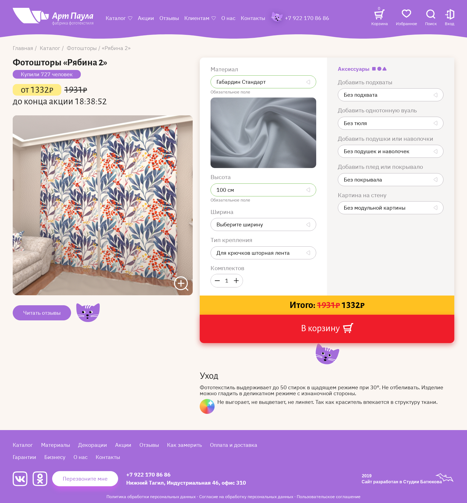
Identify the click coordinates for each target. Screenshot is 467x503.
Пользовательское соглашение (329, 496)
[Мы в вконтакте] (22, 478)
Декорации (92, 444)
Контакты (253, 18)
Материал (225, 69)
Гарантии (24, 457)
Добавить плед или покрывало (381, 166)
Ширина (223, 211)
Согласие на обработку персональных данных (246, 496)
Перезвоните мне (85, 478)
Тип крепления (232, 239)
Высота (221, 176)
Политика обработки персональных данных (151, 496)
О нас (228, 18)
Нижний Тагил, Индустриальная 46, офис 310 (186, 482)
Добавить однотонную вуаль (378, 110)
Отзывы (169, 18)
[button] (449, 18)
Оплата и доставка (233, 444)
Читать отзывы (42, 312)
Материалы (55, 444)
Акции (146, 18)
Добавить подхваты (366, 82)
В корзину (321, 328)
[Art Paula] (53, 19)
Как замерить (184, 444)
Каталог (116, 18)
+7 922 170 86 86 (148, 474)
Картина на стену (363, 195)
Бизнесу (54, 457)
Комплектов (227, 268)
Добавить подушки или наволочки (386, 138)
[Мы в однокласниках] (42, 478)
